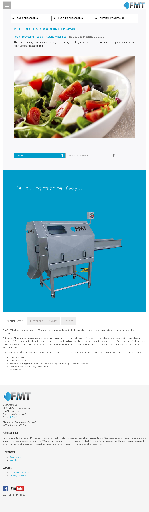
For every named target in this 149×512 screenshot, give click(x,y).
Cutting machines (56, 36)
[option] (73, 255)
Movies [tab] (53, 320)
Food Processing (24, 36)
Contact (68, 320)
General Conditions (19, 472)
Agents (13, 460)
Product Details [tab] (14, 320)
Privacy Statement (19, 475)
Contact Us (15, 457)
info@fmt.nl (15, 417)
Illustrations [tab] (36, 320)
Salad (40, 36)
